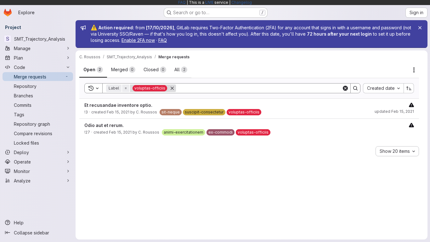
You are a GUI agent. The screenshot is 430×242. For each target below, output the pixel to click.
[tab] (93, 70)
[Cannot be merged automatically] (411, 104)
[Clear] (345, 88)
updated (394, 111)
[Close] (420, 28)
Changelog (241, 2)
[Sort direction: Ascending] (409, 88)
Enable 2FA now (138, 40)
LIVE (209, 2)
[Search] (355, 88)
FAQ (182, 2)
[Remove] (172, 88)
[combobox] (383, 88)
